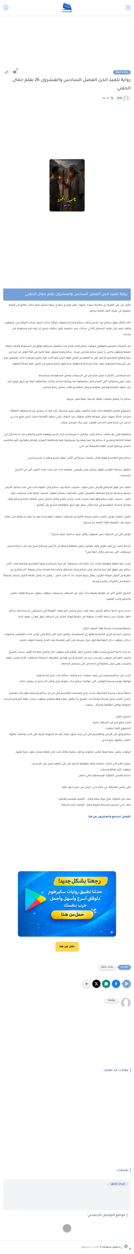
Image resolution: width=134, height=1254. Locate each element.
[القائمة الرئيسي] (128, 7)
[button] (116, 984)
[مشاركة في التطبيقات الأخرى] (87, 984)
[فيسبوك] (67, 1228)
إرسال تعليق (118, 1184)
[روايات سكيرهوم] (67, 7)
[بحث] (5, 7)
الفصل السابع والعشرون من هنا (109, 816)
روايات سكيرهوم (90, 1247)
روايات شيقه (122, 72)
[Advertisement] (67, 44)
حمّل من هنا (67, 946)
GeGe (119, 98)
